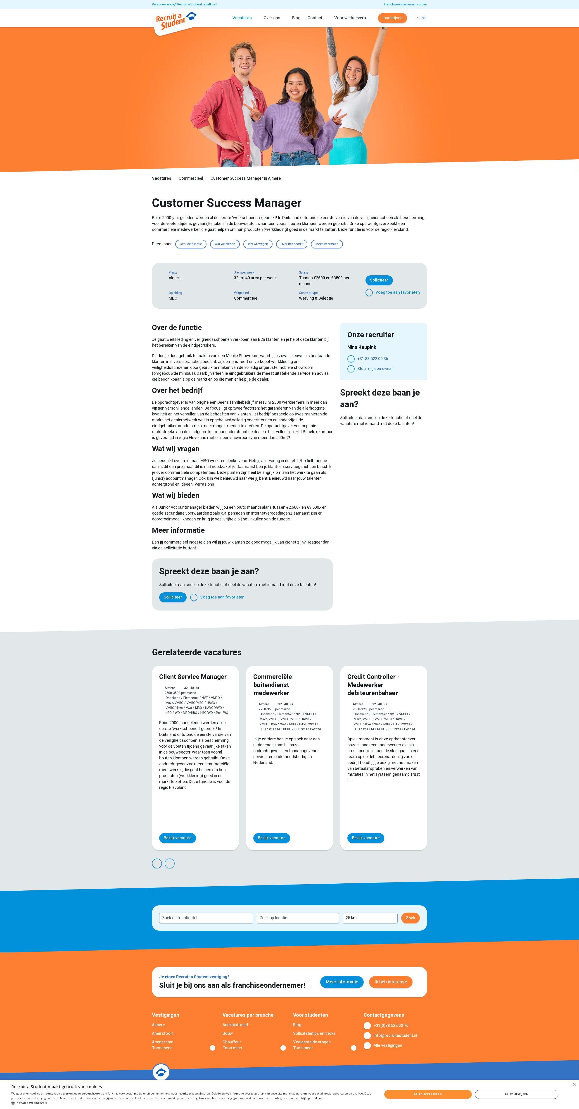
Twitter (278, 597)
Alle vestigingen (388, 1045)
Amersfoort (162, 1034)
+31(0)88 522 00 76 (391, 1026)
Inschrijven (392, 18)
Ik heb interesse (391, 982)
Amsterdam (162, 1042)
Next (170, 863)
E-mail (322, 597)
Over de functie (191, 244)
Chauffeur (232, 1042)
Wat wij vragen (258, 244)
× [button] (574, 1084)
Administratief (235, 1025)
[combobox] (206, 918)
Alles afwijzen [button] (516, 1094)
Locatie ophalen (333, 918)
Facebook (267, 597)
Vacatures (161, 178)
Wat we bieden (225, 244)
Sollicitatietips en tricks (314, 1034)
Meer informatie (327, 244)
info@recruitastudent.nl (395, 1036)
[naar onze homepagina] (177, 22)
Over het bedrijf (292, 244)
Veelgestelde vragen (312, 1042)
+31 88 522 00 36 (372, 359)
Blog (296, 18)
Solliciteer (379, 280)
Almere (158, 1025)
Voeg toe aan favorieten (397, 292)
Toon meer (162, 1048)
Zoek (410, 918)
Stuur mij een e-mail (375, 369)
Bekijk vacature (178, 838)
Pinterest (300, 597)
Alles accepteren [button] (428, 1094)
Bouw (228, 1034)
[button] (191, 1103)
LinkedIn (289, 597)
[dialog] (289, 1094)
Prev (157, 863)
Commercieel (191, 178)
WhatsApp (311, 597)
